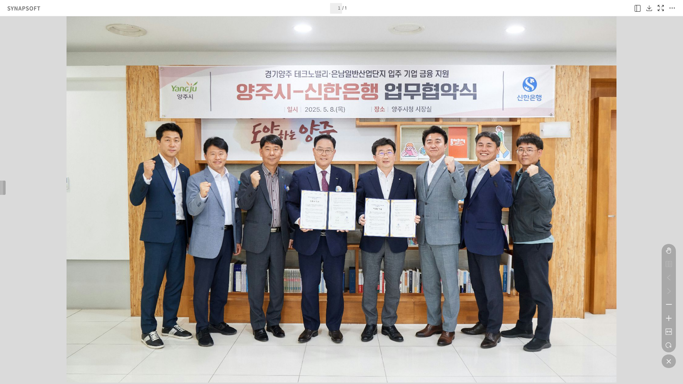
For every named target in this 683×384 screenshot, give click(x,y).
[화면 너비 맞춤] (669, 331)
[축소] (669, 304)
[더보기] (672, 8)
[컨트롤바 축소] (669, 361)
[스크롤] (669, 250)
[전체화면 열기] (660, 8)
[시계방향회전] (669, 345)
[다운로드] (649, 8)
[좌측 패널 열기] (638, 8)
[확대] (669, 318)
